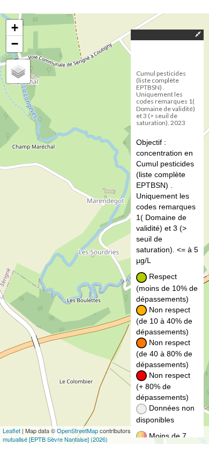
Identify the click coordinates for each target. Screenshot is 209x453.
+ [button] (14, 27)
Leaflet (11, 430)
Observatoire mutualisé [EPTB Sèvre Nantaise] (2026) (103, 435)
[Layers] (18, 71)
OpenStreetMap (77, 430)
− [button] (14, 43)
